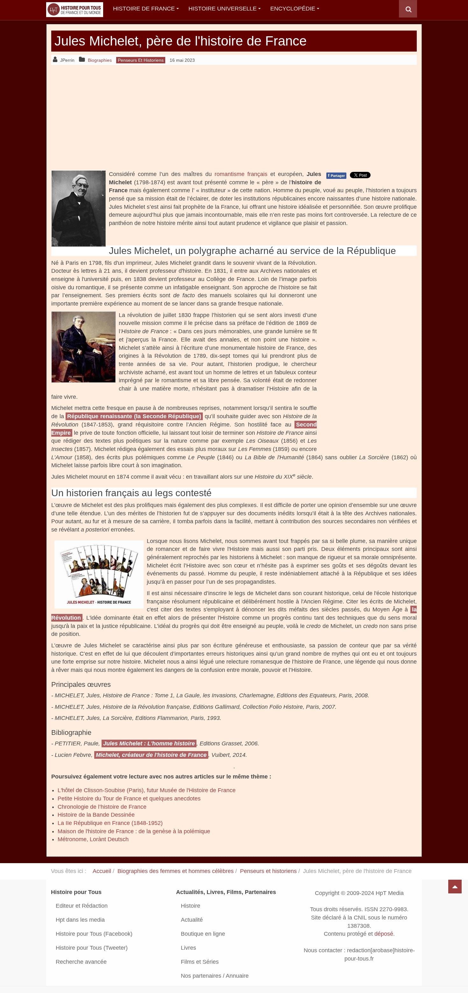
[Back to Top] (455, 886)
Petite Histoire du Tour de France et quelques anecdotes (129, 798)
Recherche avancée (81, 962)
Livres (188, 948)
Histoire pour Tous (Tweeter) (92, 948)
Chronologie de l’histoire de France (102, 807)
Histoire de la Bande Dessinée (96, 815)
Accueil (102, 871)
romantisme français (241, 174)
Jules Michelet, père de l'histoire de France (180, 40)
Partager (336, 175)
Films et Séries (200, 962)
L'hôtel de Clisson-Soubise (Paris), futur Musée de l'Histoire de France (147, 790)
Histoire (190, 906)
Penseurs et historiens (268, 871)
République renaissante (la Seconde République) (134, 416)
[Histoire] (71, 9)
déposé (383, 934)
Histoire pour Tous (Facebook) (94, 934)
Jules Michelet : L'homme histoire (149, 743)
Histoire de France (144, 8)
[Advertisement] (234, 117)
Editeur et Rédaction (82, 906)
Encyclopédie (292, 8)
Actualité (192, 920)
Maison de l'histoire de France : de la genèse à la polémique (134, 831)
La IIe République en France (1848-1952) (110, 823)
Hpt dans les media (80, 920)
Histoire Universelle (222, 8)
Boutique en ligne (203, 934)
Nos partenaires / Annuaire (215, 976)
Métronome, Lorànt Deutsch (93, 839)
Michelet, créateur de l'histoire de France (151, 755)
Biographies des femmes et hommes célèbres (175, 871)
